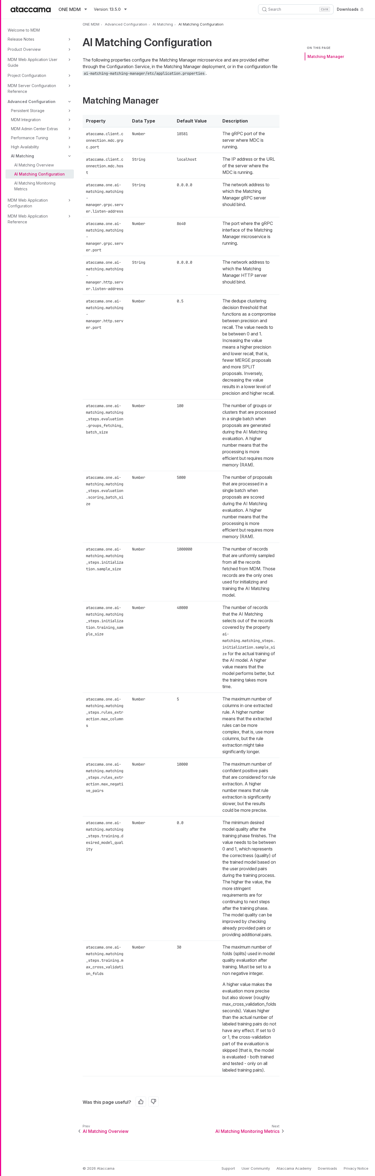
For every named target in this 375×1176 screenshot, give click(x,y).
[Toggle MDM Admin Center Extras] (69, 129)
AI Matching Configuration (39, 174)
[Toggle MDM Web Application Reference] (69, 216)
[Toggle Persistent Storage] (69, 110)
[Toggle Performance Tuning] (69, 138)
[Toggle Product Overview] (69, 49)
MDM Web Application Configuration (28, 203)
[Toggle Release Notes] (69, 39)
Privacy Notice (356, 1168)
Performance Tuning (29, 137)
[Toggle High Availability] (69, 147)
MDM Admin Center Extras (34, 128)
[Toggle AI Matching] (69, 156)
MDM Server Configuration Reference (32, 88)
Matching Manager (325, 56)
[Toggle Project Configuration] (69, 75)
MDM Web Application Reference (28, 219)
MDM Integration (26, 119)
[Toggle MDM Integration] (69, 119)
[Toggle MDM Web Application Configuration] (69, 200)
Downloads (348, 9)
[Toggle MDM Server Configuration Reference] (69, 85)
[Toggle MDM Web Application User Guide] (69, 59)
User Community (256, 1168)
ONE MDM (91, 24)
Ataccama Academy (293, 1168)
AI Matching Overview (34, 165)
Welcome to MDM (24, 30)
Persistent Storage (27, 110)
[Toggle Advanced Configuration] (69, 101)
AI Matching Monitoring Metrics (34, 186)
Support (228, 1168)
